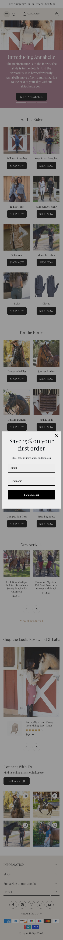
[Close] (56, 435)
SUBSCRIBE (31, 494)
